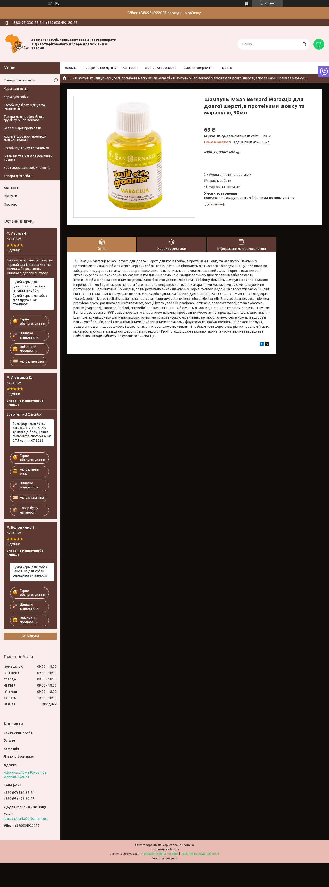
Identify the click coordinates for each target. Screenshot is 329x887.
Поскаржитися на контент (159, 853)
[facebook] (262, 345)
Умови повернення (198, 68)
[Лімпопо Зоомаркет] (17, 44)
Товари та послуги (98, 68)
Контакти (130, 68)
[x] (267, 345)
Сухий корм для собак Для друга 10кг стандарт (30, 300)
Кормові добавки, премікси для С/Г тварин (25, 138)
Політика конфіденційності (200, 853)
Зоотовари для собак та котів (27, 168)
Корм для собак (16, 97)
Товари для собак (18, 176)
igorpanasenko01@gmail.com (26, 818)
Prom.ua (188, 845)
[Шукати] (304, 44)
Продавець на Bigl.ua (164, 849)
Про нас (227, 68)
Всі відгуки (30, 636)
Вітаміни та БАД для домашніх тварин (28, 157)
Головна (70, 68)
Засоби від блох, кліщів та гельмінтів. (24, 106)
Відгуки (10, 196)
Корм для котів (16, 89)
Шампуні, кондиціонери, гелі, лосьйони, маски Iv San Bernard (122, 78)
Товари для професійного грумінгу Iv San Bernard (24, 118)
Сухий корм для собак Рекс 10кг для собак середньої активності (30, 571)
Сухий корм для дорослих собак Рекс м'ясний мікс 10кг (29, 286)
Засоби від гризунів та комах (26, 148)
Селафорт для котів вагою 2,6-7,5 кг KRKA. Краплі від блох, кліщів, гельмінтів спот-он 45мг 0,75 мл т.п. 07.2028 (32, 432)
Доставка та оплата (160, 68)
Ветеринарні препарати (22, 128)
